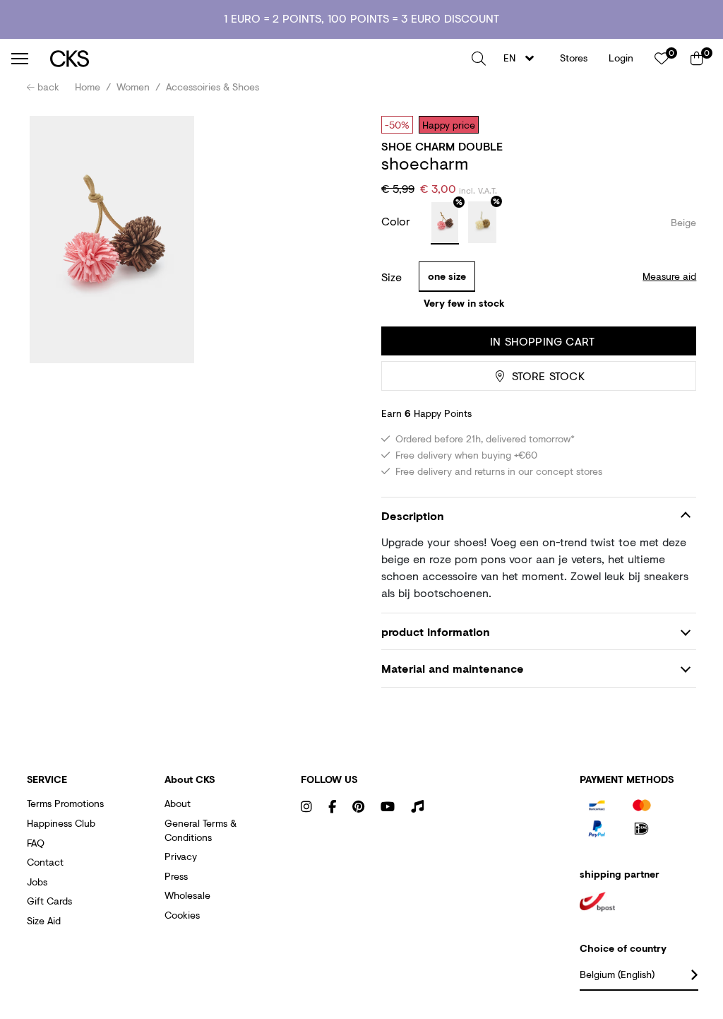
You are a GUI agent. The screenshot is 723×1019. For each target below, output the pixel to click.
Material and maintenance (452, 668)
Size (391, 277)
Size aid (44, 920)
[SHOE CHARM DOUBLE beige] (445, 223)
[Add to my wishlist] (675, 124)
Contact (45, 861)
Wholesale (187, 895)
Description (412, 515)
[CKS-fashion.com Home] (255, 58)
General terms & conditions (201, 829)
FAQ (35, 842)
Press (176, 875)
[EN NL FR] (522, 58)
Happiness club (61, 822)
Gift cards (49, 900)
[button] (478, 59)
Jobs (37, 881)
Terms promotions (65, 803)
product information (435, 631)
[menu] (20, 58)
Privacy (181, 856)
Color (397, 221)
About (178, 803)
